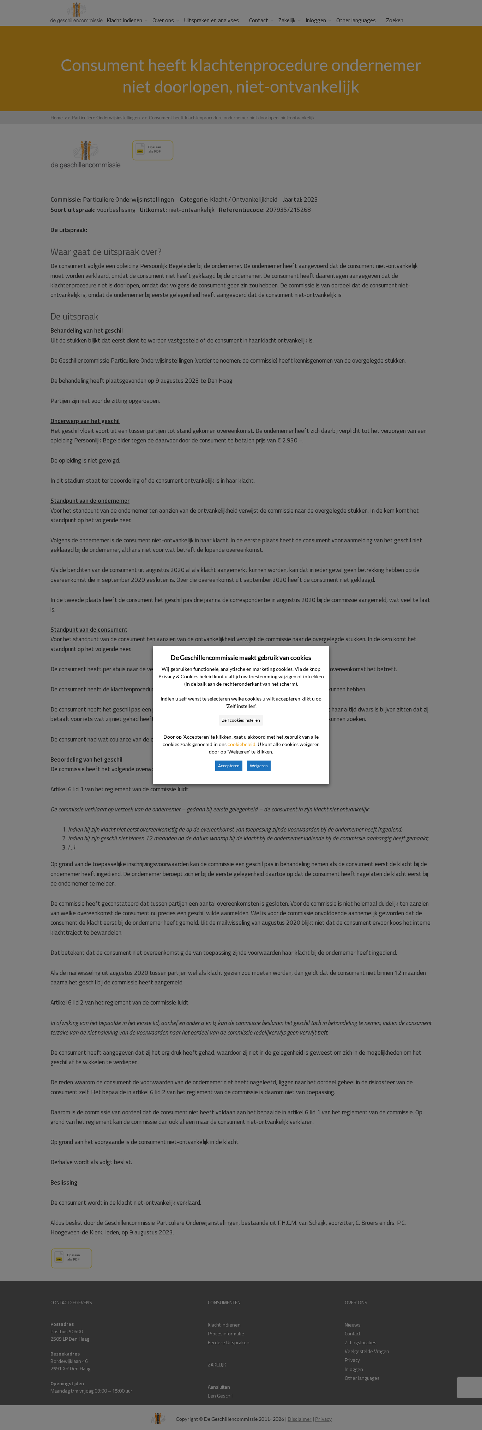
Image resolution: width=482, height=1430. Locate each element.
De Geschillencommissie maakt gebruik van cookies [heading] (241, 657)
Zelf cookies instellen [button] (241, 720)
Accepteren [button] (229, 765)
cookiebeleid (241, 744)
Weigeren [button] (259, 765)
